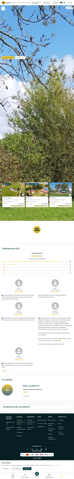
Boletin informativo (61, 433)
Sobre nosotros (52, 420)
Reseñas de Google (51, 424)
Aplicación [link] (24, 2)
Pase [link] (19, 2)
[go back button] (3, 8)
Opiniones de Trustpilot (51, 429)
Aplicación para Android (10, 428)
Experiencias (41, 426)
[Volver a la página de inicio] (6, 2)
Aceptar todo (27, 468)
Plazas (13, 2)
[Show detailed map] (37, 229)
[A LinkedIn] (41, 449)
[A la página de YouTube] (46, 449)
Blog (60, 423)
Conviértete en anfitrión (31, 428)
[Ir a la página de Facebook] (27, 449)
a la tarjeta (19, 432)
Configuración (6, 468)
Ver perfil (26, 396)
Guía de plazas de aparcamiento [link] (36, 2)
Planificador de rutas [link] (57, 2)
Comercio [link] (28, 2)
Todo (4, 370)
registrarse (19, 436)
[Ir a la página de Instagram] (32, 449)
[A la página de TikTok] (36, 449)
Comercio (61, 420)
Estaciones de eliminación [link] (47, 2)
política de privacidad (56, 465)
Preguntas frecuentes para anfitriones (31, 422)
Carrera (50, 434)
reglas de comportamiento (21, 428)
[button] (64, 2)
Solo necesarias (16, 468)
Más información (20, 57)
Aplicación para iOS (10, 423)
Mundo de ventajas (61, 428)
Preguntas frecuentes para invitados (21, 422)
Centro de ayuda (42, 420)
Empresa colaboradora (51, 438)
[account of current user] (70, 2)
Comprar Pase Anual (8, 57)
